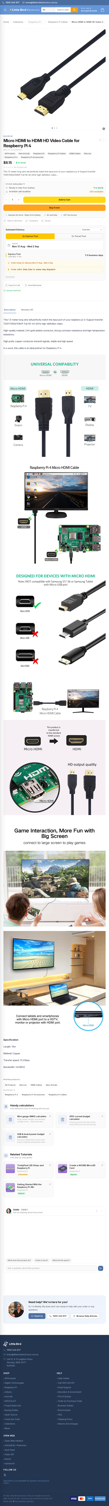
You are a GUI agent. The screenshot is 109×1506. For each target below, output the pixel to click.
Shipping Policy (65, 1419)
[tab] (30, 236)
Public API (9, 1454)
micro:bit (8, 1396)
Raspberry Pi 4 (11, 157)
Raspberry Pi (35, 22)
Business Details (65, 1405)
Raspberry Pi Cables (58, 22)
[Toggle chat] (101, 1211)
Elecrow (87, 153)
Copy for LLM (14, 285)
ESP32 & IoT (10, 1401)
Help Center (63, 1378)
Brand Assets (64, 1410)
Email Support (64, 1387)
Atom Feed (10, 1450)
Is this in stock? (41, 1260)
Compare (33, 220)
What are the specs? (61, 1260)
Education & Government (69, 1392)
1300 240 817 (60, 1316)
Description (10, 309)
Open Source (11, 1414)
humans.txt (10, 1463)
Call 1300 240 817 (66, 1383)
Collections (18, 22)
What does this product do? (19, 1260)
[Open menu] (5, 10)
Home (6, 22)
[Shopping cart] (102, 9)
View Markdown (35, 285)
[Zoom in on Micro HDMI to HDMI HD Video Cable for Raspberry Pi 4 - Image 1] (54, 79)
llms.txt (8, 1459)
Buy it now (54, 207)
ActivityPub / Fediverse (15, 1445)
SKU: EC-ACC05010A (12, 150)
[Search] (74, 9)
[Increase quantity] (19, 200)
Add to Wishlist (14, 220)
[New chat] (97, 1211)
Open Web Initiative (14, 1441)
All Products (10, 153)
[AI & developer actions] (102, 140)
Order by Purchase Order (70, 1401)
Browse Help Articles (86, 1316)
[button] (52, 128)
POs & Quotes (64, 1396)
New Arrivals (24, 153)
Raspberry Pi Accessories (32, 157)
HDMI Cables (74, 153)
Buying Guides (11, 1410)
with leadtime (24, 191)
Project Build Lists (13, 1405)
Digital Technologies (14, 1383)
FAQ (60, 1414)
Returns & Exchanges (68, 1424)
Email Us (38, 1316)
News (7, 1428)
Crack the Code (12, 1419)
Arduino (8, 1392)
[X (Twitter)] (4, 1474)
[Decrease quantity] (6, 200)
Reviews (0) (27, 309)
